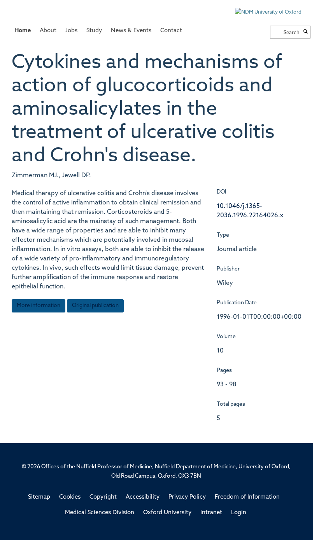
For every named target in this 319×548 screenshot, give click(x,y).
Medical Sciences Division (99, 513)
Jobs (71, 31)
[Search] (305, 32)
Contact (171, 31)
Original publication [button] (95, 306)
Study (94, 31)
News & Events (131, 31)
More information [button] (38, 306)
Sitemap (39, 497)
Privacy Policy (187, 497)
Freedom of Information (247, 497)
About (48, 31)
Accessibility (143, 497)
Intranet (211, 513)
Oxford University (167, 513)
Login (238, 513)
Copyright (103, 497)
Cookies (70, 497)
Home (22, 31)
